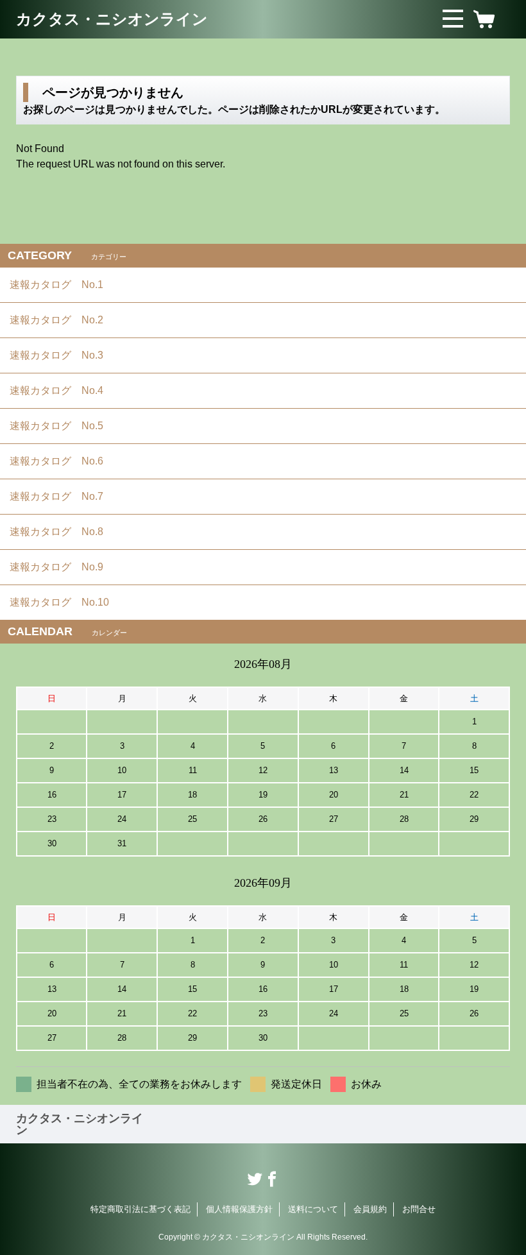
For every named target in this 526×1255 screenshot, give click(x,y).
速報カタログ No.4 (62, 390)
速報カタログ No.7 (62, 496)
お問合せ (419, 1209)
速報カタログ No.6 (63, 461)
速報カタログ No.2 (62, 319)
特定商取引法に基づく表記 (140, 1209)
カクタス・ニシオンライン (112, 19)
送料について (313, 1209)
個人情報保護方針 (239, 1209)
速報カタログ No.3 (62, 355)
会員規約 (370, 1209)
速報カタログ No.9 (62, 566)
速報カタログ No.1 (62, 284)
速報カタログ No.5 (62, 425)
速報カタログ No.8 (62, 531)
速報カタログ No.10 (64, 602)
